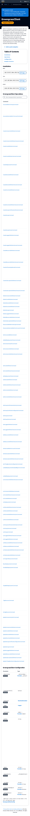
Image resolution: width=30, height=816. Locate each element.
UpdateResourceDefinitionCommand (11, 654)
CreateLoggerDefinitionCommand (11, 235)
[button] (20, 1)
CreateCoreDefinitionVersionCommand (12, 156)
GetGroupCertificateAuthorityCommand (12, 405)
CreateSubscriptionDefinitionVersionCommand (14, 290)
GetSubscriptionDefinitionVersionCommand (13, 458)
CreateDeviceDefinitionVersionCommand (12, 184)
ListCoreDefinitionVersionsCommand (11, 494)
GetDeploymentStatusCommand (10, 376)
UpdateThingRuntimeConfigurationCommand (13, 661)
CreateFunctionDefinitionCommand (11, 190)
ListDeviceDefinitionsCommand (10, 510)
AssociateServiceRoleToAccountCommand (12, 116)
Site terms (9, 809)
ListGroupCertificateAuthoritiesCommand (12, 524)
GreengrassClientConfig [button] (9, 801)
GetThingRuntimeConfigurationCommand (12, 464)
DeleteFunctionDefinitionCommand (11, 306)
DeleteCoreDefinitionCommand (10, 299)
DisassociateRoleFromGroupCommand (12, 324)
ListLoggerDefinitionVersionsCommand (12, 535)
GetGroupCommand (7, 415)
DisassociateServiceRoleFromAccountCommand (14, 328)
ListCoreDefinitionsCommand (10, 498)
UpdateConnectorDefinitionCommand (11, 627)
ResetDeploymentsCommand (10, 563)
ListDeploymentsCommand (9, 502)
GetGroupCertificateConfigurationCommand (13, 410)
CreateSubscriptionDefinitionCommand (12, 280)
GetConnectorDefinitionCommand (11, 348)
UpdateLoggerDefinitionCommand (11, 650)
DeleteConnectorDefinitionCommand (11, 295)
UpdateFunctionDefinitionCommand (11, 638)
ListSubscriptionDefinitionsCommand (11, 555)
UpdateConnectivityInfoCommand (11, 617)
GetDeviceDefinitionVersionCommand (11, 384)
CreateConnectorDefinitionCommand (11, 131)
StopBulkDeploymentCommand (10, 585)
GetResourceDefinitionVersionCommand (12, 441)
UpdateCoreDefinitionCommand (10, 630)
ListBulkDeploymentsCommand (10, 476)
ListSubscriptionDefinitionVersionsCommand (13, 550)
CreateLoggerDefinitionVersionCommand (12, 245)
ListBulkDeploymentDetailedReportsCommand (14, 467)
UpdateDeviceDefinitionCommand (11, 634)
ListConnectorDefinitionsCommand (11, 491)
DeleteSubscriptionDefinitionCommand (12, 320)
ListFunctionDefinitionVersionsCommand (12, 514)
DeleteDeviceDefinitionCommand (10, 303)
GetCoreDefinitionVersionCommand (11, 370)
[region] (15, 382)
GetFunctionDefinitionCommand (10, 390)
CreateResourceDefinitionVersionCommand (13, 262)
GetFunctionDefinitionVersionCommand (12, 396)
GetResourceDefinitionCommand (10, 434)
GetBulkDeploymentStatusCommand (11, 340)
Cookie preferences (17, 809)
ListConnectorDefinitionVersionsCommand (13, 479)
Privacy (4, 809)
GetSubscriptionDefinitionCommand (11, 453)
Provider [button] (19, 675)
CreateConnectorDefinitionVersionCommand (13, 141)
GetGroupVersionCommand (9, 419)
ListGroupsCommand (8, 532)
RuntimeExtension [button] (22, 700)
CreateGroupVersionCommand (10, 230)
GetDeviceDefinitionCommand (10, 379)
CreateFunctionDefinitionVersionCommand (13, 204)
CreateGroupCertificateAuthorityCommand (13, 210)
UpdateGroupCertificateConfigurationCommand (14, 641)
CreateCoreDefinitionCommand (10, 146)
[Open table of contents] (28, 4)
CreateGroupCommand (8, 215)
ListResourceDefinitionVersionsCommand (12, 542)
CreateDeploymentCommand (10, 164)
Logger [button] (20, 705)
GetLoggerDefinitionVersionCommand (12, 429)
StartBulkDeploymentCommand (10, 567)
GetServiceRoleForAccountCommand (11, 448)
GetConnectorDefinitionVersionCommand (12, 354)
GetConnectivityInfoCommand (10, 343)
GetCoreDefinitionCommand (9, 365)
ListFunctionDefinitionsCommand (10, 519)
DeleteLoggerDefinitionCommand (11, 313)
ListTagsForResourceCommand (10, 558)
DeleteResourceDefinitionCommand (11, 317)
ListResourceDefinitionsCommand (11, 546)
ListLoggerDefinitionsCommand (10, 539)
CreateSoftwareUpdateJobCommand (11, 267)
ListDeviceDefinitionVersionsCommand (12, 507)
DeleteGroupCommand (8, 310)
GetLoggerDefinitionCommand (10, 424)
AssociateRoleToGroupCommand (10, 104)
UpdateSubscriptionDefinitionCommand (12, 657)
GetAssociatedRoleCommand (10, 334)
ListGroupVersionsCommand (9, 528)
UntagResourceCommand (9, 612)
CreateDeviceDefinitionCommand (10, 174)
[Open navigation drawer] (2, 4)
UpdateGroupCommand (8, 646)
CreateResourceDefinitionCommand (11, 250)
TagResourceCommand (8, 600)
